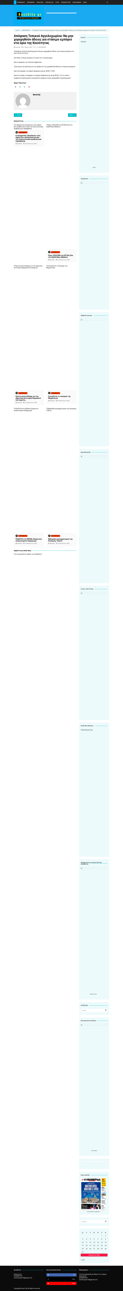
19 (90, 1245)
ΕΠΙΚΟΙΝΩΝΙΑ (77, 2)
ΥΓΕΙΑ (57, 2)
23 (105, 1245)
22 (102, 1245)
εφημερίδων (97, 1211)
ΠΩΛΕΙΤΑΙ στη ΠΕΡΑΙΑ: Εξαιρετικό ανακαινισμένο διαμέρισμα (29, 540)
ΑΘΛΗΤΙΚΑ (40, 2)
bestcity (18, 47)
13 (94, 1242)
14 (98, 1242)
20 (94, 1245)
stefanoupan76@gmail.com (23, 1278)
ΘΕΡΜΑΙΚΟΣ (21, 2)
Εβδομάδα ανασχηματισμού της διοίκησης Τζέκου (60, 540)
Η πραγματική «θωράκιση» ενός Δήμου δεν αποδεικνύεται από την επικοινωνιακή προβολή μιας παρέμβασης (29, 138)
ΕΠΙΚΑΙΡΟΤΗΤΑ (66, 2)
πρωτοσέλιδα (90, 1211)
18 (86, 1245)
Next (71, 115)
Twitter (20, 87)
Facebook (15, 87)
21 (98, 1245)
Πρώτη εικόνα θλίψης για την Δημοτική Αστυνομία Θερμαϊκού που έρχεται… (28, 398)
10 (83, 1242)
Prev (18, 115)
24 (83, 1249)
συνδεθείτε (38, 554)
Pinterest (29, 87)
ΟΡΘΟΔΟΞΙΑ (49, 2)
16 (105, 1242)
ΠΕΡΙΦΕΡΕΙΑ (31, 2)
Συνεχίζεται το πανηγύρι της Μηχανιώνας (59, 397)
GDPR (85, 2)
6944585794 (18, 1276)
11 (86, 1242)
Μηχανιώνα (18, 1274)
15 (102, 1242)
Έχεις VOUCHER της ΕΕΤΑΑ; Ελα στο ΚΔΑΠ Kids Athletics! (60, 256)
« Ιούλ (83, 1260)
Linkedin (24, 87)
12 (90, 1242)
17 (83, 1245)
